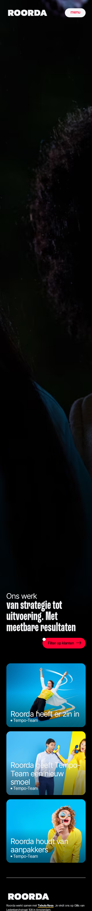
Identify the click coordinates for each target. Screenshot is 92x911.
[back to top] (81, 900)
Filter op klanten (61, 643)
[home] (27, 13)
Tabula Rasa (46, 905)
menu (75, 12)
